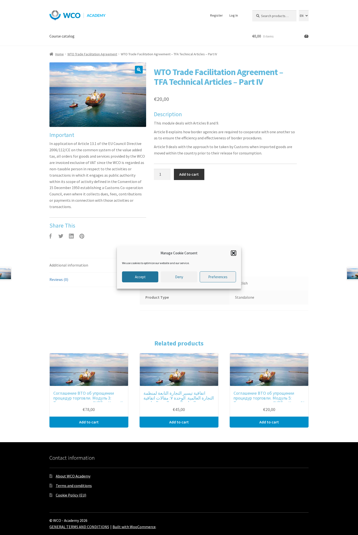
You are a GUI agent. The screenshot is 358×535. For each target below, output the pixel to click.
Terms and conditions (74, 485)
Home (59, 54)
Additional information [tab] (68, 265)
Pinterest (82, 236)
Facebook (50, 236)
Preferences (217, 277)
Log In (233, 15)
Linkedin (71, 236)
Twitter (61, 236)
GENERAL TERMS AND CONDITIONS (79, 526)
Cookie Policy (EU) (71, 495)
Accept (140, 277)
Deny (179, 277)
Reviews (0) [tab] (58, 279)
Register (216, 15)
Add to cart (189, 174)
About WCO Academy (73, 476)
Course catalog (62, 36)
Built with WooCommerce (134, 526)
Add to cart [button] (89, 422)
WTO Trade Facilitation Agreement (92, 54)
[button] (233, 253)
